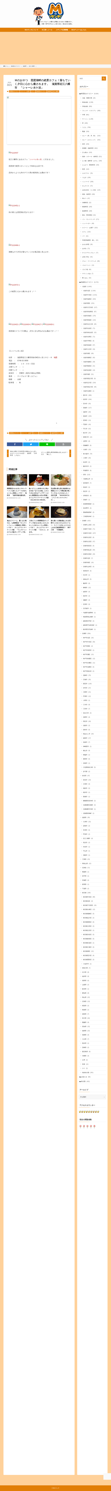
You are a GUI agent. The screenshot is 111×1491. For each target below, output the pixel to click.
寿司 (85, 144)
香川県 (86, 1018)
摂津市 (87, 420)
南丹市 (86, 596)
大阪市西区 (88, 303)
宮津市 (86, 604)
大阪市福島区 (89, 299)
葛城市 (86, 796)
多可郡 (86, 771)
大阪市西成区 (89, 320)
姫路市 (87, 738)
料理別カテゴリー (14, 91)
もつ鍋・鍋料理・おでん (92, 161)
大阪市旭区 (88, 374)
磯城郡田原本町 (89, 801)
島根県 (85, 1010)
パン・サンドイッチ (90, 219)
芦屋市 (87, 696)
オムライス (87, 186)
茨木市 (87, 403)
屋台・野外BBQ (89, 215)
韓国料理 (87, 207)
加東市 (86, 742)
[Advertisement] (55, 48)
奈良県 (86, 775)
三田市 (86, 709)
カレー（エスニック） (91, 140)
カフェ (33, 91)
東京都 (86, 893)
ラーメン (87, 119)
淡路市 (86, 725)
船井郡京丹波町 (89, 629)
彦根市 (86, 826)
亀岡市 (86, 583)
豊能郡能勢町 (88, 512)
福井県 (85, 976)
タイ (85, 1068)
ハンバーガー (88, 223)
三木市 (86, 704)
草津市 (86, 830)
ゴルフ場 (86, 269)
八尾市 (87, 458)
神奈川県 (86, 968)
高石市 (86, 491)
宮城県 (85, 880)
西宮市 (87, 683)
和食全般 (87, 102)
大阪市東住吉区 (89, 332)
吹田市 (87, 399)
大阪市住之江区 (89, 324)
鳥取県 (85, 1005)
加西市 (86, 717)
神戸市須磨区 (88, 667)
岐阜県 (85, 989)
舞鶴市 (87, 587)
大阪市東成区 (89, 345)
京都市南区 (88, 562)
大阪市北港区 (88, 391)
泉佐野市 (87, 508)
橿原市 (86, 788)
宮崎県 (85, 1047)
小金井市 (87, 964)
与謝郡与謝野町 (89, 612)
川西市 (87, 692)
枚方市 (87, 433)
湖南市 (86, 855)
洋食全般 (87, 106)
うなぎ (86, 177)
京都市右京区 (88, 537)
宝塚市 (87, 679)
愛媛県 (85, 1022)
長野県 (85, 980)
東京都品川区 (88, 918)
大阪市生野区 (89, 337)
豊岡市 (86, 759)
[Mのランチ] (55, 11)
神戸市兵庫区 (89, 663)
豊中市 (87, 395)
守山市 (86, 851)
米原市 (86, 847)
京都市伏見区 (89, 554)
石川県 (85, 972)
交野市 (86, 441)
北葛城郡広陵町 (89, 805)
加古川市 (87, 713)
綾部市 (86, 591)
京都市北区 (88, 558)
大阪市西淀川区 (89, 378)
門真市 (87, 424)
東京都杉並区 (88, 943)
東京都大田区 (88, 926)
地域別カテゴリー (41, 91)
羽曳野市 (87, 470)
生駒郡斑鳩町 (88, 813)
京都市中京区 (89, 533)
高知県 (86, 1026)
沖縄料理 (86, 202)
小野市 (86, 700)
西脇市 (86, 755)
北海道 (86, 867)
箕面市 (87, 416)
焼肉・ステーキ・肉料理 (92, 156)
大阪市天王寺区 (90, 307)
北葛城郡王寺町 (89, 809)
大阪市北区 (89, 290)
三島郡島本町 (88, 516)
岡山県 (86, 997)
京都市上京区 (89, 525)
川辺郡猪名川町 (89, 767)
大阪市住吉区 (89, 328)
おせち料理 (87, 244)
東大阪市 (87, 454)
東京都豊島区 (88, 922)
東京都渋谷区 (88, 934)
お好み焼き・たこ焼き (91, 190)
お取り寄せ (87, 257)
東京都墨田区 (88, 959)
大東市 (87, 449)
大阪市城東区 (89, 362)
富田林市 (87, 483)
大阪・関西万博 (88, 98)
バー (85, 236)
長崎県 (85, 1035)
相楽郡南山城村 (89, 617)
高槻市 (87, 408)
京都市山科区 (88, 566)
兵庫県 (86, 633)
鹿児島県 (86, 1051)
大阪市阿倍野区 (89, 311)
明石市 (87, 721)
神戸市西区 (88, 646)
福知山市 (87, 579)
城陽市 (86, 600)
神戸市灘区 (88, 654)
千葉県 (85, 888)
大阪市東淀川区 (89, 387)
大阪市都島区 (89, 357)
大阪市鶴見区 (89, 366)
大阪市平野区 (88, 341)
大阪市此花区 (89, 370)
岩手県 (85, 876)
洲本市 (86, 730)
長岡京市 (87, 571)
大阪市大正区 (89, 349)
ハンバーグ (87, 181)
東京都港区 (88, 951)
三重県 (86, 859)
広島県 (86, 1001)
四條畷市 (87, 445)
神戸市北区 (88, 638)
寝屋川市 (87, 437)
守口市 (87, 428)
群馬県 (85, 884)
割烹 (85, 169)
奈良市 (87, 780)
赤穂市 (86, 763)
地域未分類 (87, 1072)
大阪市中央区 (90, 295)
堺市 (86, 474)
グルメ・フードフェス (91, 261)
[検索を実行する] (104, 78)
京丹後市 (87, 608)
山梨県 (85, 984)
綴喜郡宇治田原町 (90, 625)
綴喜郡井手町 (88, 621)
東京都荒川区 (88, 955)
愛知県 (85, 993)
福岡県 (86, 1031)
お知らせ (85, 1077)
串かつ (86, 198)
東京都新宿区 (88, 939)
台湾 (85, 1060)
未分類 (85, 1081)
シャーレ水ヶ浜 (35, 159)
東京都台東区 (89, 909)
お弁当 (86, 248)
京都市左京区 (89, 541)
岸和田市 (87, 495)
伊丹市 (87, 688)
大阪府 (87, 286)
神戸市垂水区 (88, 671)
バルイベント (88, 265)
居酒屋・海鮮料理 (90, 148)
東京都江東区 (88, 947)
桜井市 (86, 792)
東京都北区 (88, 901)
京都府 (86, 520)
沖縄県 (85, 1056)
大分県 (85, 1039)
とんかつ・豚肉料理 (90, 165)
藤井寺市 (87, 466)
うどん (86, 127)
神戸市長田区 (88, 650)
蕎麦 (85, 131)
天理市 (86, 784)
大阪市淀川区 (89, 382)
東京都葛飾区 (88, 913)
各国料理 (87, 211)
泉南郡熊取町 (88, 504)
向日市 (86, 575)
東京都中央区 (89, 897)
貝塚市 (86, 500)
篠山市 (86, 750)
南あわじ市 (88, 734)
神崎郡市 (87, 746)
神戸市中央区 (89, 642)
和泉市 (86, 487)
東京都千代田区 (89, 905)
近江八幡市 (56, 91)
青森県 (85, 872)
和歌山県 (86, 863)
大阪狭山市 (88, 479)
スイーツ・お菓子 (25, 91)
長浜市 (86, 842)
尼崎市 (87, 675)
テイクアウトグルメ (90, 253)
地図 (55, 357)
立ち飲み (87, 152)
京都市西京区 (88, 546)
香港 (85, 1064)
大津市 (87, 821)
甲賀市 (86, 834)
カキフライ (87, 173)
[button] (15, 444)
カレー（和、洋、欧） (91, 136)
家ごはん (86, 278)
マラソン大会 (87, 273)
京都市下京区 (89, 529)
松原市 (86, 462)
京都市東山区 (89, 550)
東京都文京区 (88, 930)
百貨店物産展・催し (90, 240)
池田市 (87, 412)
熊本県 (85, 1043)
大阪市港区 (88, 353)
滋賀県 (49, 91)
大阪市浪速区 (89, 316)
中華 (85, 115)
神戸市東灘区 (89, 658)
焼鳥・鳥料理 (88, 194)
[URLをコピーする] (63, 444)
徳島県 (85, 1014)
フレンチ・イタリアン (91, 110)
